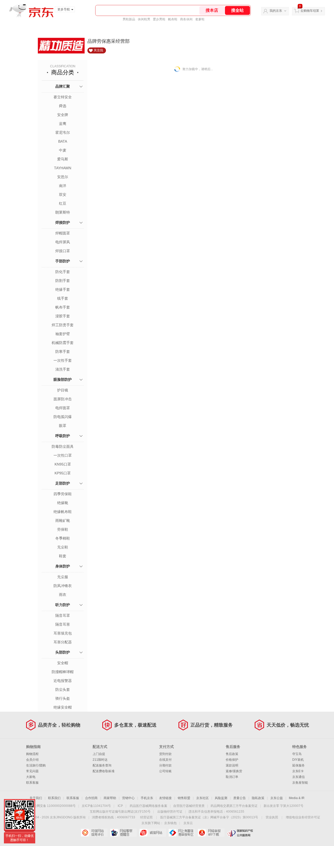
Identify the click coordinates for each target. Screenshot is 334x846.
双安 (62, 194)
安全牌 (62, 115)
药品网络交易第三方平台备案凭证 (234, 806)
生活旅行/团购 (36, 765)
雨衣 (62, 595)
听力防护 (62, 605)
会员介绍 (32, 760)
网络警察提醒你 (123, 833)
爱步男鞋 (159, 19)
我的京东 (276, 11)
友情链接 (165, 798)
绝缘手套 (62, 289)
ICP (120, 806)
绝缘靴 (62, 503)
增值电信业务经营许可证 (303, 817)
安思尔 (62, 177)
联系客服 (32, 782)
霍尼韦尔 (62, 132)
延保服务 (298, 765)
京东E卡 (298, 771)
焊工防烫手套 (63, 325)
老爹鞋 (200, 19)
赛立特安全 (62, 97)
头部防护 (62, 652)
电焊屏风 (62, 242)
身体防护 (62, 566)
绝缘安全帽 (62, 707)
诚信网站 (152, 833)
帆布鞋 (172, 19)
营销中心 (128, 798)
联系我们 (54, 798)
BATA (62, 141)
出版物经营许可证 (169, 811)
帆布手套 (62, 307)
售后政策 (232, 754)
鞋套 (62, 556)
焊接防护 (62, 222)
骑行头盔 (62, 698)
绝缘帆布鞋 (62, 512)
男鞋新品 (129, 19)
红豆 (62, 203)
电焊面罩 (62, 408)
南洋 (62, 186)
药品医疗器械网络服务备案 (148, 806)
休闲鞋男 (144, 19)
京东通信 (298, 777)
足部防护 (62, 483)
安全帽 (62, 663)
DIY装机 (298, 760)
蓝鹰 (62, 124)
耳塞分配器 (62, 642)
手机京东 (147, 798)
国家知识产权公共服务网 (240, 833)
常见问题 (32, 771)
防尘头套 (62, 689)
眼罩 (62, 426)
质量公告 (239, 798)
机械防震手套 (63, 343)
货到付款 (165, 754)
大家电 (30, 777)
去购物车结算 (309, 11)
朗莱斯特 (62, 212)
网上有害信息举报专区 (181, 833)
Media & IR (297, 798)
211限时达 (100, 760)
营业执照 (272, 817)
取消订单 (232, 777)
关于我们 (35, 798)
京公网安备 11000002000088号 (53, 806)
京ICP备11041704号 (96, 806)
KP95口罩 (63, 473)
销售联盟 (184, 798)
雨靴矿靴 (62, 520)
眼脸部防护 (62, 379)
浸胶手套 (62, 316)
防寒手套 (62, 351)
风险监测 (221, 798)
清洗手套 (62, 369)
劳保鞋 (62, 529)
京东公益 (276, 798)
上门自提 (99, 754)
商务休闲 (186, 19)
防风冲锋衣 (62, 586)
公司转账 (165, 771)
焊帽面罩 (62, 233)
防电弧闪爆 (62, 417)
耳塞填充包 (62, 633)
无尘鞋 (62, 547)
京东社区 (202, 798)
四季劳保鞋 (62, 494)
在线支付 (165, 760)
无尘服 (62, 577)
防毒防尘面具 (63, 446)
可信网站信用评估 (94, 833)
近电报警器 (62, 681)
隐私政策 (258, 798)
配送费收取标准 (104, 771)
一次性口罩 (62, 455)
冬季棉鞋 (62, 538)
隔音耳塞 (62, 624)
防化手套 (62, 272)
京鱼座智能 (300, 782)
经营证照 (146, 817)
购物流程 (32, 754)
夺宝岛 (297, 754)
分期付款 (165, 765)
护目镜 (62, 390)
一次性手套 (62, 360)
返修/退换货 (234, 771)
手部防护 (62, 261)
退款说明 (232, 765)
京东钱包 (170, 823)
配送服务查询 (102, 765)
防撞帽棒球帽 (63, 672)
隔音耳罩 (62, 615)
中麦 (62, 150)
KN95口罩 (63, 464)
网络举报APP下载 (211, 833)
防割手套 (62, 281)
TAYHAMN (62, 168)
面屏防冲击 (62, 399)
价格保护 (232, 760)
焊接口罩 (62, 251)
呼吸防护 (62, 436)
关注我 (98, 50)
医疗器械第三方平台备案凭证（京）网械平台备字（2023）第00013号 (209, 817)
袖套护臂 (62, 334)
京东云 (188, 823)
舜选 (62, 106)
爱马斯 (62, 159)
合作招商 (91, 798)
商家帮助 (110, 798)
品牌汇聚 (62, 86)
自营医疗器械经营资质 (189, 806)
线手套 (62, 298)
